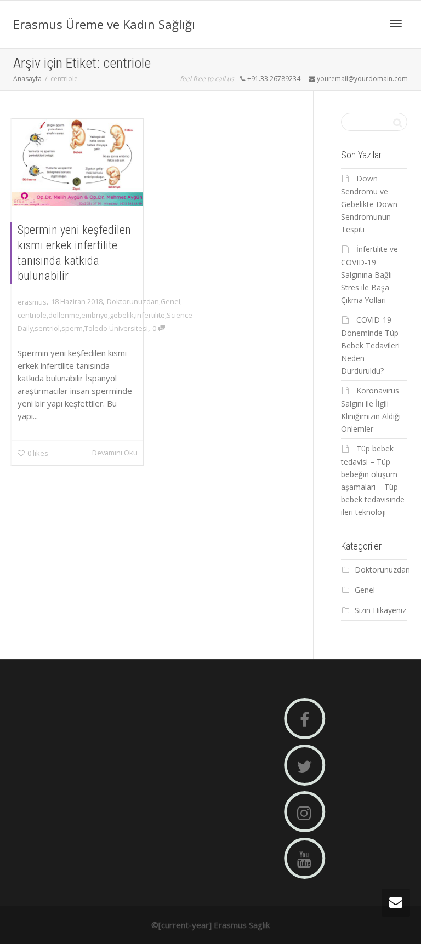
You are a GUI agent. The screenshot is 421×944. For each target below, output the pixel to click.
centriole (32, 315)
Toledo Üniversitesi (116, 328)
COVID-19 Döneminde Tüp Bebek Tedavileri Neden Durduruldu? (370, 345)
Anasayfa (27, 78)
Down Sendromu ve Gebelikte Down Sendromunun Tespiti (369, 203)
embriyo (94, 315)
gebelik (122, 315)
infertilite (150, 315)
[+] (77, 162)
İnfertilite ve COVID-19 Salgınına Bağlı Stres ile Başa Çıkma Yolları (369, 274)
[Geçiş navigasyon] (396, 23)
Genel (170, 301)
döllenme (63, 315)
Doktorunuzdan (133, 301)
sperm (72, 328)
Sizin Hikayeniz (380, 610)
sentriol (47, 328)
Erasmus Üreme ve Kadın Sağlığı (104, 24)
